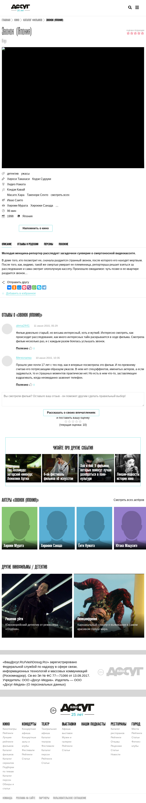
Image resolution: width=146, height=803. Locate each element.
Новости (115, 754)
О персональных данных (46, 684)
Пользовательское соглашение (69, 798)
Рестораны (118, 724)
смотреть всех (60, 194)
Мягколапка (24, 357)
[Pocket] (24, 287)
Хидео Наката (16, 184)
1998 (10, 216)
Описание (7, 244)
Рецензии (116, 745)
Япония (27, 216)
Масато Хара (15, 194)
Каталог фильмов (32, 20)
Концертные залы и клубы (29, 741)
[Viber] (29, 287)
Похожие (63, 244)
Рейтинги (8, 733)
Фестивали (28, 750)
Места (135, 728)
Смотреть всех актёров (129, 500)
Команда (7, 798)
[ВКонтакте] (9, 287)
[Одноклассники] (14, 287)
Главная (6, 20)
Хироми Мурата (17, 205)
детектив (13, 173)
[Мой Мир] (19, 287)
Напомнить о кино (36, 228)
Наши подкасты (93, 724)
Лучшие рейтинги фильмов (8, 741)
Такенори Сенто (37, 194)
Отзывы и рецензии (27, 244)
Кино (16, 20)
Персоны (48, 244)
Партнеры (44, 798)
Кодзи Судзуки (41, 178)
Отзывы (115, 741)
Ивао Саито (15, 200)
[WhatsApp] (34, 287)
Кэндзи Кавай (16, 189)
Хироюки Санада (41, 205)
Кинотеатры (10, 728)
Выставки (69, 724)
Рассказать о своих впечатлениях (71, 412)
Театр (45, 724)
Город (136, 724)
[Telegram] (44, 287)
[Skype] (39, 287)
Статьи (26, 758)
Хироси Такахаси (18, 178)
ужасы (25, 173)
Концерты (29, 724)
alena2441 (23, 325)
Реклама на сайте (25, 798)
